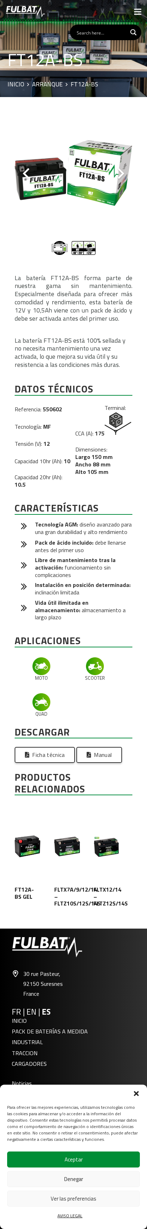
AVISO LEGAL (69, 1215)
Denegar (73, 1179)
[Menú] (138, 12)
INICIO (19, 1020)
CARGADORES (29, 1063)
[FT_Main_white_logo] (25, 11)
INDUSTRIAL (27, 1042)
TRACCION (24, 1053)
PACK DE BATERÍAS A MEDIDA (50, 1031)
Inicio (15, 84)
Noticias (22, 1083)
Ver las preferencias (73, 1199)
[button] (136, 1093)
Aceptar (74, 1159)
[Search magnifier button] (133, 32)
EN (31, 1012)
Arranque (47, 84)
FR (16, 1012)
